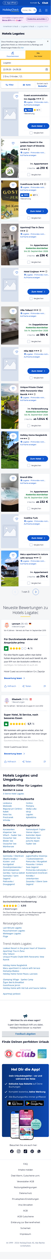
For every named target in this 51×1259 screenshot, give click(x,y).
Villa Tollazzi (26, 310)
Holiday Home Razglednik (33, 435)
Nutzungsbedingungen (25, 1187)
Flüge (5, 936)
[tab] (12, 54)
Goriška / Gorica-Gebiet (14, 872)
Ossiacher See (9, 843)
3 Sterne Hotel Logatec (13, 793)
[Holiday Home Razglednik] (10, 450)
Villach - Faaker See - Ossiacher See (12, 836)
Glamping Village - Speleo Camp (18, 979)
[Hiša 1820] (10, 364)
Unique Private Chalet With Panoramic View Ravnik (31, 391)
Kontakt (33, 3)
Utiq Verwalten (25, 1205)
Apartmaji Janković (11, 993)
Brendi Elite (26, 477)
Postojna (30, 806)
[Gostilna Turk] (10, 531)
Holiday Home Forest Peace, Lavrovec (20, 973)
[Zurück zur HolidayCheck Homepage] (11, 10)
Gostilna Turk (31, 518)
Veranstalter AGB (25, 1181)
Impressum (25, 1234)
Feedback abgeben (25, 1033)
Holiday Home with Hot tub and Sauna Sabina (24, 988)
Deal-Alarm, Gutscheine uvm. (25, 1175)
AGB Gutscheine (25, 1216)
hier (22, 47)
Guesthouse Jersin (29, 184)
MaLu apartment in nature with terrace (21, 968)
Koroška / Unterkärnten (32, 877)
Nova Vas (7, 814)
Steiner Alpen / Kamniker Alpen (33, 833)
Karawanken (9, 829)
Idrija (28, 811)
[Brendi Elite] (10, 493)
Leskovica (7, 803)
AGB (25, 1210)
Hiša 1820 (28, 351)
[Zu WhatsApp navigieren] (39, 1151)
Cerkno (29, 803)
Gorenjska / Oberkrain (13, 856)
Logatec (29, 814)
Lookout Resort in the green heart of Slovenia (24, 948)
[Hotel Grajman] (10, 285)
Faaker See (31, 843)
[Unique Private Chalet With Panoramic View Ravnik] (10, 406)
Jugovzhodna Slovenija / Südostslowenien (36, 857)
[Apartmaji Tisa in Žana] (10, 244)
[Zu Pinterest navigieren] (32, 1151)
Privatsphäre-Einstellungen (25, 1199)
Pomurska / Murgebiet (36, 861)
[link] (40, 10)
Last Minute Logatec (12, 927)
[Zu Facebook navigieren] (12, 1151)
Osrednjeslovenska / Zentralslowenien (12, 868)
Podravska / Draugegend (9, 883)
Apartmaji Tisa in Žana (32, 227)
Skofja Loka (31, 808)
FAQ (25, 1164)
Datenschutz (25, 1193)
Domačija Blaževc (11, 971)
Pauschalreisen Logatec (14, 930)
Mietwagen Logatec (12, 933)
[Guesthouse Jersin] (10, 200)
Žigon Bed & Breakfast (13, 982)
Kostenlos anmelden (36, 19)
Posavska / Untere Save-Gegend (34, 865)
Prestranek (8, 817)
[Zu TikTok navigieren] (25, 1151)
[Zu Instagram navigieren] (18, 1151)
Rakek (5, 811)
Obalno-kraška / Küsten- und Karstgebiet (10, 861)
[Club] (18, 20)
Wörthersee (8, 846)
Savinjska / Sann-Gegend (11, 877)
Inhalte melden (25, 1170)
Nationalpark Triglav (35, 829)
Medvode (7, 806)
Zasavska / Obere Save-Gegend (37, 883)
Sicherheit (25, 1228)
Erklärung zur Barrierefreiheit (25, 1222)
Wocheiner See (33, 838)
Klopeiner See (9, 832)
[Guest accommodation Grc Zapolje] (10, 114)
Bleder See (8, 840)
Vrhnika (6, 820)
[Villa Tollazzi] (10, 325)
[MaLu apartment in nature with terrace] (10, 568)
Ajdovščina (31, 817)
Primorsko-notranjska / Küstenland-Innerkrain (36, 871)
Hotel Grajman (31, 271)
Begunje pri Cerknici (12, 808)
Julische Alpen (32, 840)
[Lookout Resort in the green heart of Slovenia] (10, 158)
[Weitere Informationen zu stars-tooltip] (42, 99)
